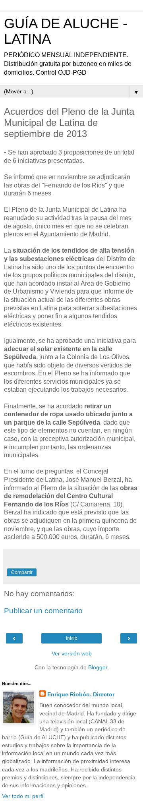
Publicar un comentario (43, 611)
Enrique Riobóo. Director (80, 694)
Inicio (71, 638)
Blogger (97, 667)
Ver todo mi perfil (23, 796)
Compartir (22, 572)
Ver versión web (72, 653)
